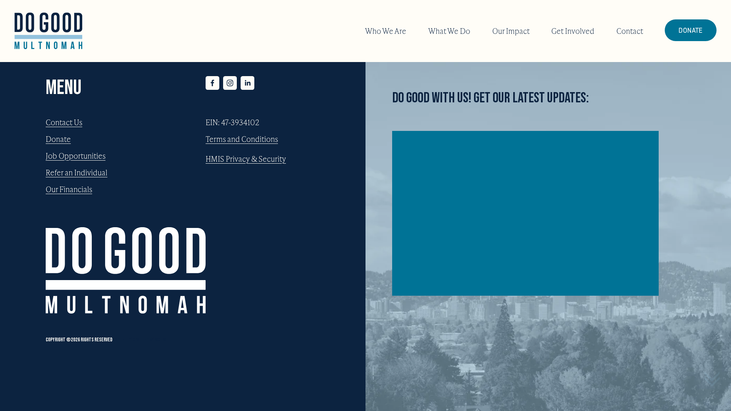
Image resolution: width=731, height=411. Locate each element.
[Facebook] (212, 83)
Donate (690, 30)
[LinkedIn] (247, 83)
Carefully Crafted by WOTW (139, 339)
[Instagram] (230, 83)
